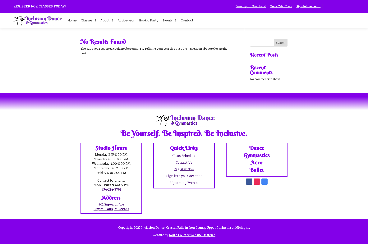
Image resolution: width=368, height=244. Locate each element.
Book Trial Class (281, 6)
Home (72, 20)
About (105, 20)
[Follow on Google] (341, 6)
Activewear (126, 20)
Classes (86, 20)
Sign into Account (308, 6)
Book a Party (148, 20)
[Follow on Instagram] (333, 6)
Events (168, 20)
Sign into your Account (184, 176)
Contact (187, 20)
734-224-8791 (111, 189)
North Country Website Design (192, 235)
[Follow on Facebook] (326, 6)
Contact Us (184, 162)
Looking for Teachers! (251, 6)
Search (280, 42)
